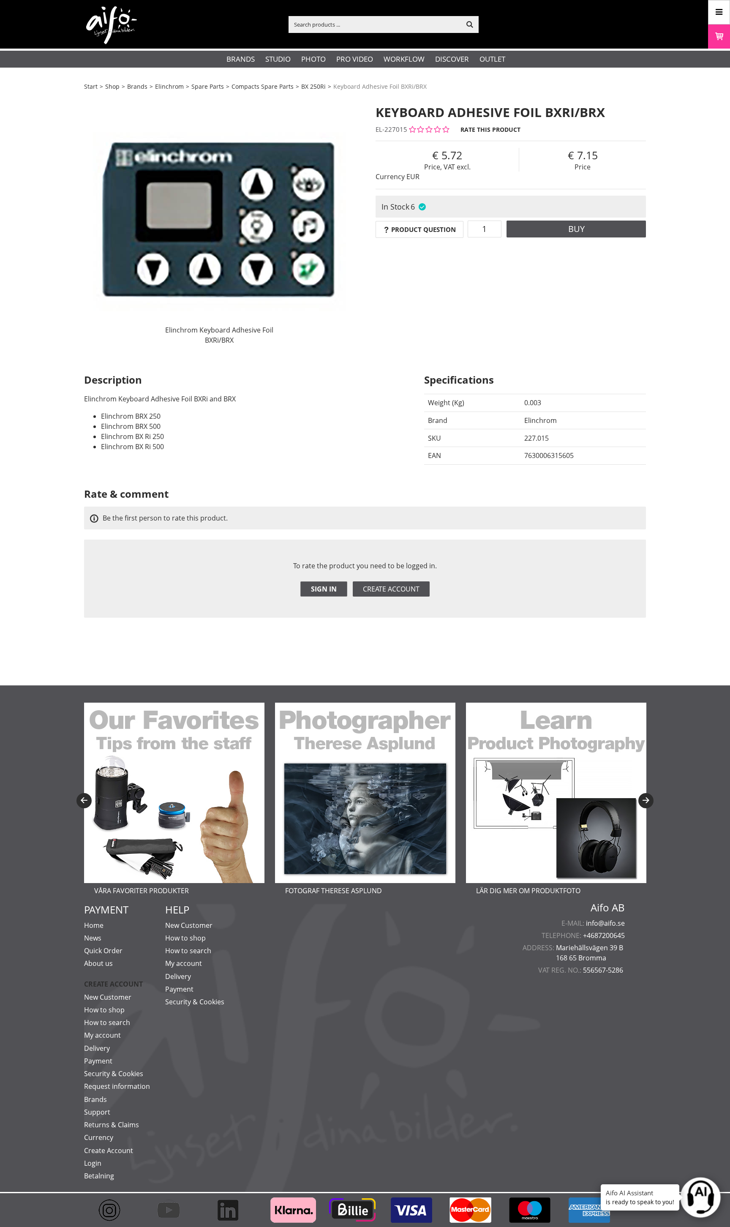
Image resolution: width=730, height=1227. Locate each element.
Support (97, 1112)
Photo (313, 59)
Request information (117, 1086)
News (92, 938)
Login (92, 1163)
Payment (98, 1061)
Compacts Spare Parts (263, 86)
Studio (278, 59)
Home (94, 925)
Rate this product (490, 129)
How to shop (104, 1009)
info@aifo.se (605, 923)
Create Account (108, 1150)
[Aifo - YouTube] (172, 1210)
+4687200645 (604, 935)
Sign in (324, 589)
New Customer (107, 997)
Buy (576, 228)
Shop (112, 86)
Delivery (97, 1048)
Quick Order (103, 950)
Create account (391, 589)
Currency (98, 1137)
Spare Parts (207, 86)
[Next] (646, 800)
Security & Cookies (113, 1073)
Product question (423, 229)
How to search (107, 1022)
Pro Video (354, 59)
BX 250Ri (313, 86)
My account (102, 1035)
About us (98, 963)
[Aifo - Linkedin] (231, 1210)
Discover (452, 59)
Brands (240, 59)
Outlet (492, 59)
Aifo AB (608, 908)
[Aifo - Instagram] (113, 1210)
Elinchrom (169, 86)
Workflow (404, 59)
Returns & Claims (111, 1124)
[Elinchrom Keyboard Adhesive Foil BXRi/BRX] (219, 222)
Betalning (99, 1176)
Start (91, 86)
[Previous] (84, 800)
